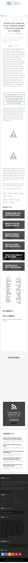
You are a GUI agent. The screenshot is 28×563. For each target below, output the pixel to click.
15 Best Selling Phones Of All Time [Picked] (13, 256)
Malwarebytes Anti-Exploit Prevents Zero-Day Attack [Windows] (13, 452)
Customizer (5, 526)
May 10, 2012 (8, 33)
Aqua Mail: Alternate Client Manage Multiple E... (12, 246)
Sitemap (16, 498)
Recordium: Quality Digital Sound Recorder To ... (13, 267)
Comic (20, 524)
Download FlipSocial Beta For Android (12, 188)
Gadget (9, 528)
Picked (2, 505)
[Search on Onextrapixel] (27, 15)
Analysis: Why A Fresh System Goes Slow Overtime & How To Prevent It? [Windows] (12, 438)
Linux (9, 532)
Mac (15, 532)
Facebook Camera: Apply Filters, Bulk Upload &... (13, 214)
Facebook (21, 20)
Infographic (13, 530)
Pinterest (12, 202)
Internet (21, 530)
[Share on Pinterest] (19, 46)
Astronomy (18, 520)
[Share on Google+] (17, 46)
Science (9, 534)
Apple (10, 520)
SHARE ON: (5, 199)
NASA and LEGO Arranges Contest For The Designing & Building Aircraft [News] (12, 458)
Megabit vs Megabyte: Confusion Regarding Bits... (12, 236)
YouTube (4, 536)
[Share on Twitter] (15, 46)
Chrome (4, 524)
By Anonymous (18, 33)
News (3, 534)
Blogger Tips (18, 522)
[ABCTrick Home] (2, 15)
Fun (3, 528)
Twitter (11, 199)
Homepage (3, 498)
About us (3, 500)
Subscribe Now (14, 420)
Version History (17, 502)
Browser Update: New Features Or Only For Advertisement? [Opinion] (12, 465)
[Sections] (6, 15)
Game (14, 528)
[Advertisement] (14, 10)
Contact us (16, 500)
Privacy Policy (4, 502)
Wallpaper (17, 534)
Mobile (20, 532)
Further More (6, 491)
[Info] (24, 15)
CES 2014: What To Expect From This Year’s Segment (12, 445)
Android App (14, 20)
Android (6, 20)
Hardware (4, 530)
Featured (16, 505)
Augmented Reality (7, 522)
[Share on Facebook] (13, 46)
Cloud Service (12, 524)
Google (5, 202)
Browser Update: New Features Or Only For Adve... (12, 225)
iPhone (4, 532)
